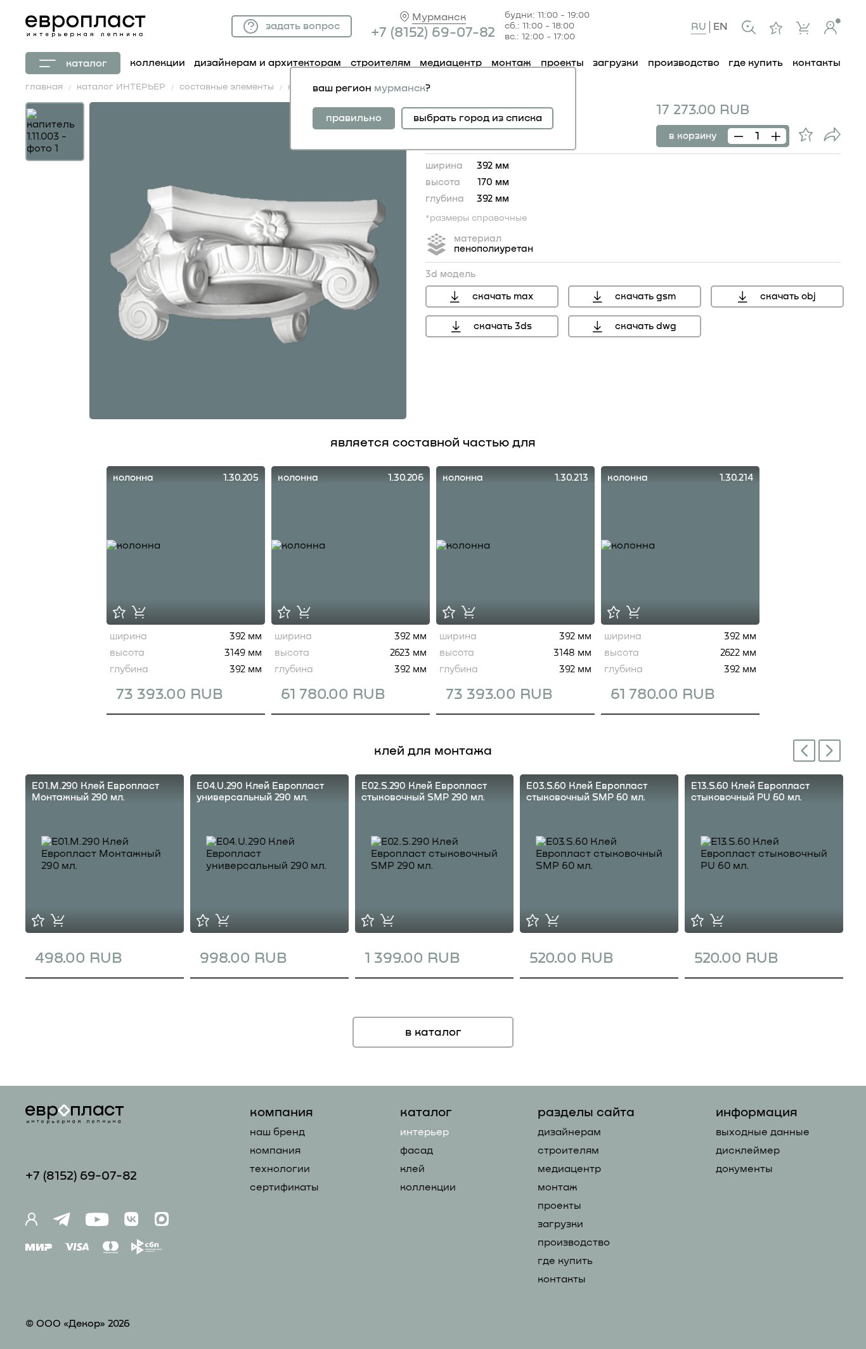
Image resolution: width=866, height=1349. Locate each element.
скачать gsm (645, 296)
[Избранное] (776, 28)
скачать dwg (645, 326)
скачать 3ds (503, 326)
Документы (744, 1169)
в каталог (433, 1032)
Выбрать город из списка (477, 118)
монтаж (511, 63)
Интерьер (424, 1132)
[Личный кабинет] (832, 26)
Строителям (568, 1150)
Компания (275, 1150)
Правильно (354, 118)
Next (832, 749)
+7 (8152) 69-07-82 (433, 33)
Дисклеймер (748, 1150)
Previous (801, 752)
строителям (381, 63)
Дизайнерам (569, 1132)
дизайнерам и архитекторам (267, 63)
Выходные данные (763, 1132)
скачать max (502, 296)
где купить (755, 63)
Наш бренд (277, 1132)
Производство (574, 1242)
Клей (412, 1169)
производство (684, 63)
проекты (562, 63)
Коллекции (428, 1187)
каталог (86, 63)
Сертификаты (284, 1187)
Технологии (280, 1169)
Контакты (562, 1279)
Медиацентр (451, 63)
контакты (816, 63)
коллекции (157, 63)
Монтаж (558, 1187)
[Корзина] (803, 28)
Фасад (416, 1150)
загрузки (615, 63)
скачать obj (788, 296)
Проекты (559, 1206)
